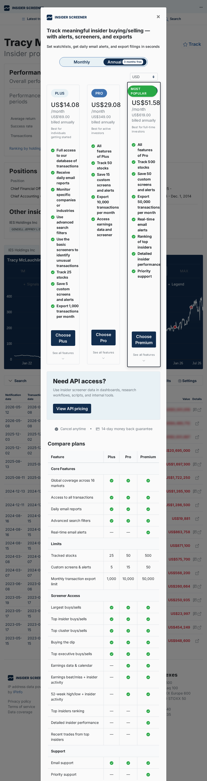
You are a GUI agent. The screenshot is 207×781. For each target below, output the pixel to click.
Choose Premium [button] (143, 339)
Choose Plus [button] (63, 338)
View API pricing (72, 408)
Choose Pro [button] (103, 337)
